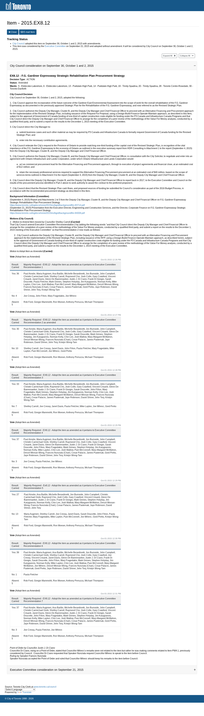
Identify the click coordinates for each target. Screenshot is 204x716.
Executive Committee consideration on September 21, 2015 (46, 669)
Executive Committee (55, 46)
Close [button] (13, 32)
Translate (27, 692)
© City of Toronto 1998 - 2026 (19, 698)
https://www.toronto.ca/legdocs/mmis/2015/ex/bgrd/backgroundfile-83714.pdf (47, 205)
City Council (18, 43)
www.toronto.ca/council (45, 687)
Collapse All (184, 55)
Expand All (167, 55)
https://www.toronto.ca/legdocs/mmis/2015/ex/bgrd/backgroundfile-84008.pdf (47, 213)
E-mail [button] (29, 32)
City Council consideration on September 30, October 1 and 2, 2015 (52, 65)
